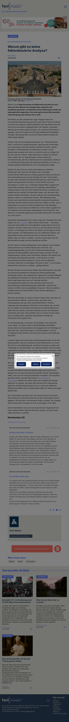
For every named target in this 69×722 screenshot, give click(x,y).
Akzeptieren (46, 364)
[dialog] (34, 361)
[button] (65, 8)
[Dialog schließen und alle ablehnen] (52, 355)
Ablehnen (36, 364)
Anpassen (21, 364)
